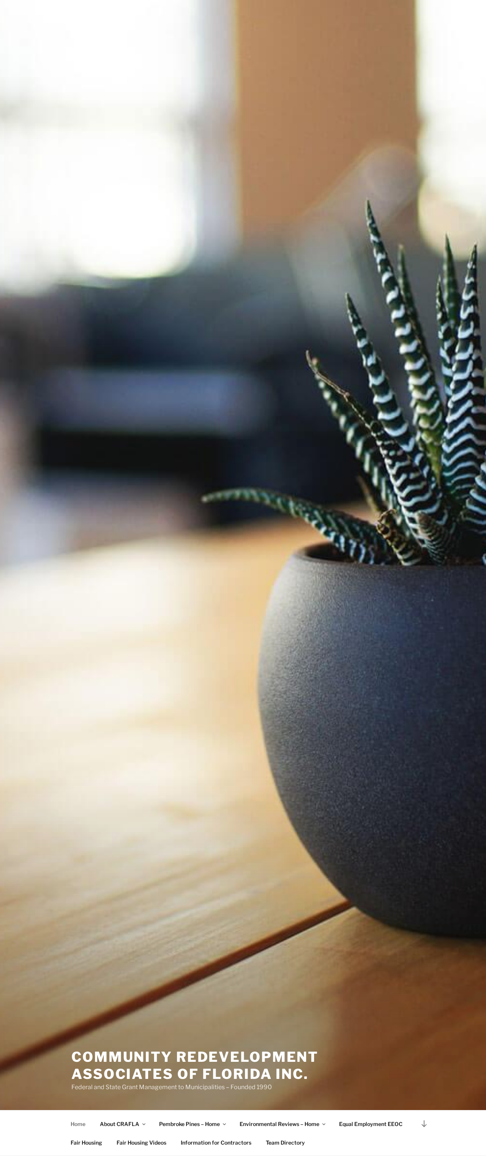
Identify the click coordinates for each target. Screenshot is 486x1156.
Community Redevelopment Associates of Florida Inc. (195, 1065)
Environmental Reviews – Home (279, 1124)
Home (78, 1124)
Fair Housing (86, 1142)
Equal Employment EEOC (370, 1124)
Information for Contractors (216, 1142)
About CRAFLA (119, 1124)
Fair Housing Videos (141, 1142)
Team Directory (285, 1142)
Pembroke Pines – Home (189, 1124)
